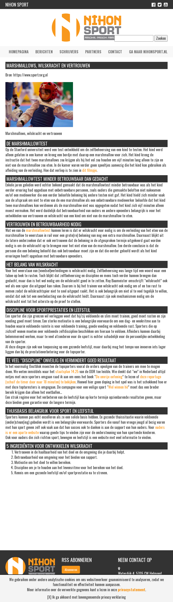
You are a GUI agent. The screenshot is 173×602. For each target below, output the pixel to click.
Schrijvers (68, 51)
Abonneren (71, 569)
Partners (93, 51)
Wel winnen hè (118, 387)
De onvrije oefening (109, 376)
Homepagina (19, 51)
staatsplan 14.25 (67, 371)
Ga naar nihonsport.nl (148, 51)
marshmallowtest (38, 230)
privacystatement (131, 589)
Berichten (44, 51)
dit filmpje (89, 170)
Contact (115, 51)
